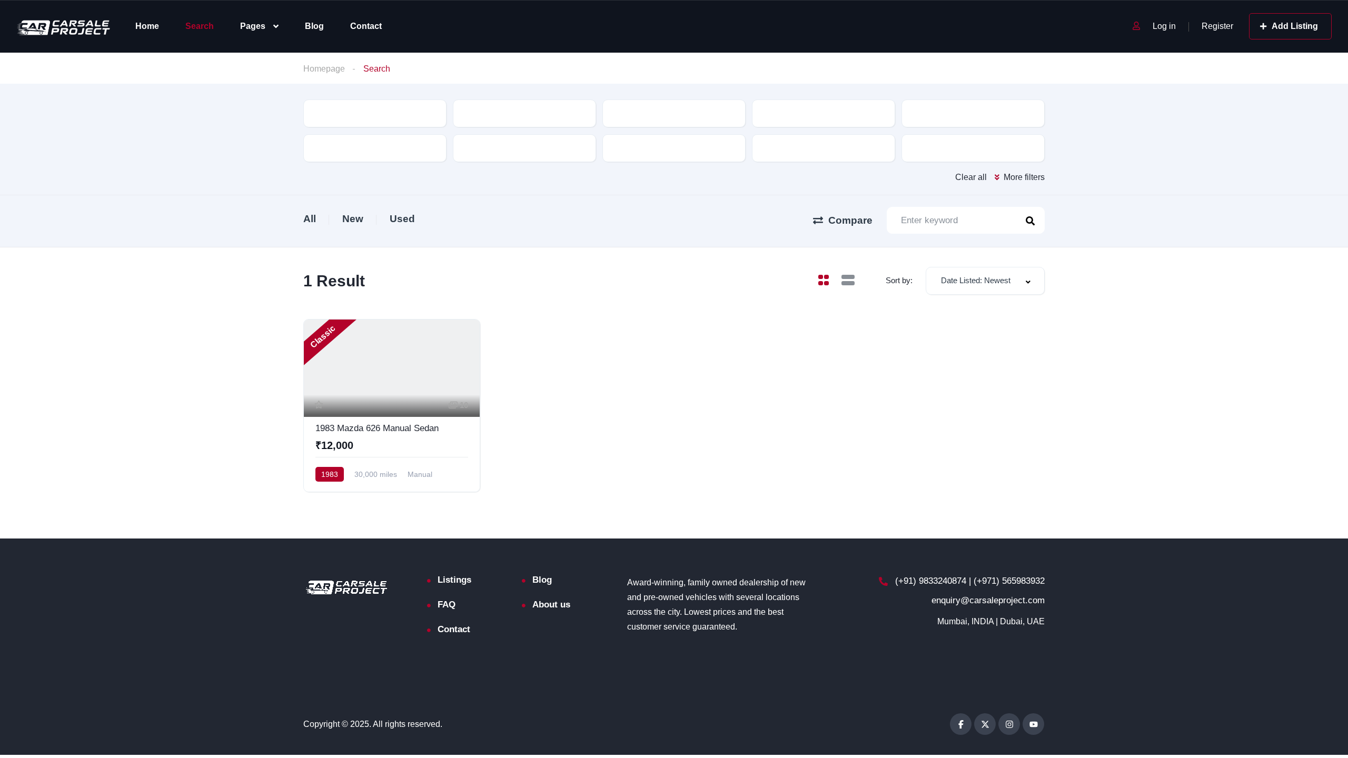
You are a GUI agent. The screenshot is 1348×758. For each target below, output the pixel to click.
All (309, 218)
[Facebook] (961, 724)
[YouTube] (1033, 724)
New (352, 218)
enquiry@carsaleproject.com (988, 600)
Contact (366, 26)
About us (551, 605)
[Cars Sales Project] (64, 26)
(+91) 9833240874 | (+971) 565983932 (969, 581)
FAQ (446, 605)
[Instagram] (1009, 724)
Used (402, 218)
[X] (985, 724)
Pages (252, 26)
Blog (314, 26)
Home (147, 26)
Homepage (324, 68)
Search (199, 26)
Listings (454, 580)
